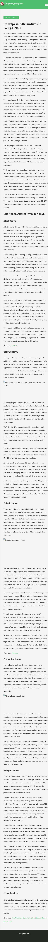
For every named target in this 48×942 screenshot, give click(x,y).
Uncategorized (11, 17)
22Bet (14, 346)
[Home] (11, 6)
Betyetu (15, 653)
